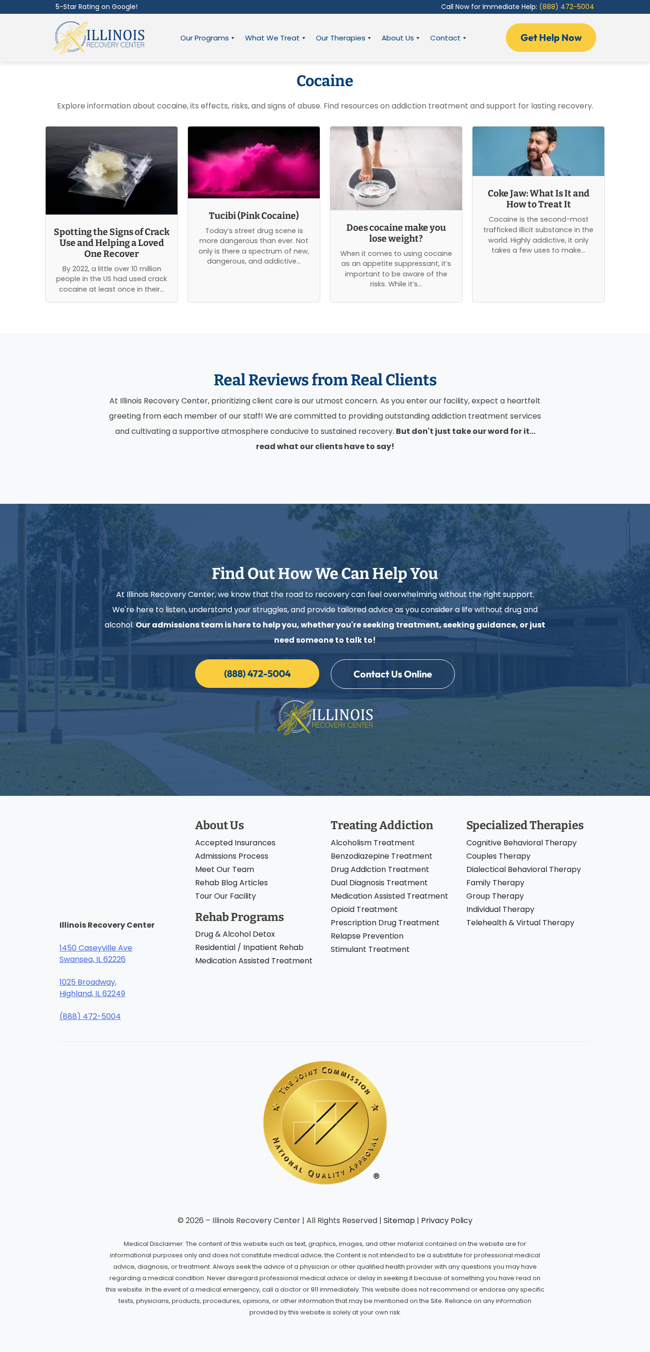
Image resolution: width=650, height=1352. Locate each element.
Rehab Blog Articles (231, 882)
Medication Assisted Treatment (254, 960)
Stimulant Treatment (370, 949)
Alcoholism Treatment (373, 842)
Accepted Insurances (235, 842)
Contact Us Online (393, 674)
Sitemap (399, 1220)
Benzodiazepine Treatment (382, 856)
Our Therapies (340, 38)
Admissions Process (231, 856)
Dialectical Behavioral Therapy (523, 869)
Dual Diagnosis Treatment (379, 882)
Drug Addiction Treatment (380, 869)
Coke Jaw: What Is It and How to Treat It (539, 199)
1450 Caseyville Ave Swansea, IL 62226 (95, 953)
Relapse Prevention (367, 936)
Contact (445, 38)
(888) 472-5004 (566, 6)
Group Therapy (495, 896)
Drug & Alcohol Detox (235, 934)
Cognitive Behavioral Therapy (521, 842)
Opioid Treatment (364, 909)
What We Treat (272, 38)
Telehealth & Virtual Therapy (520, 922)
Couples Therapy (498, 856)
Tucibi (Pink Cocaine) (254, 215)
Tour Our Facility (225, 896)
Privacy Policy (447, 1220)
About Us (398, 38)
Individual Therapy (500, 909)
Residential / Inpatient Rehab (249, 947)
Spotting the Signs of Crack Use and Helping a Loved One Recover (111, 242)
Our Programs (204, 38)
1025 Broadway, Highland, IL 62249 (92, 988)
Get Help (551, 37)
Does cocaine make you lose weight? (396, 233)
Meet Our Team (224, 869)
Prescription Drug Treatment (385, 922)
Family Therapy (495, 882)
